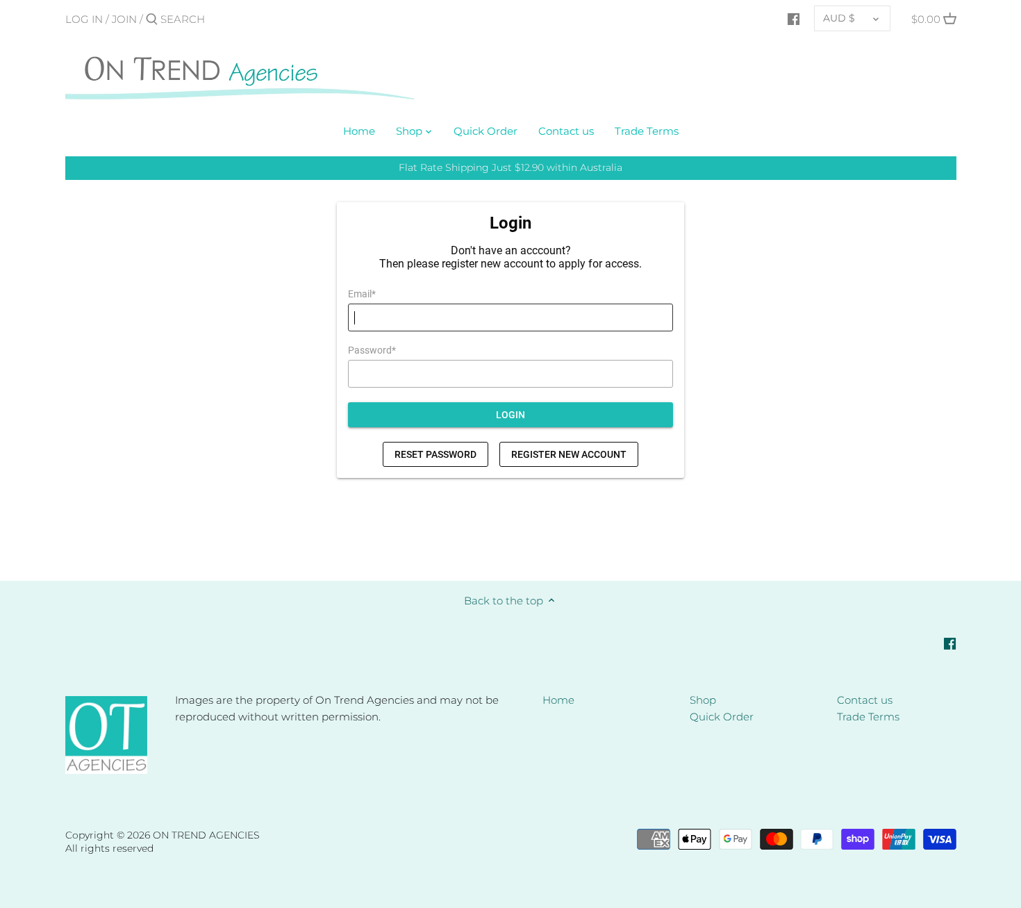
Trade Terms (868, 716)
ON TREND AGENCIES (206, 835)
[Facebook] (793, 19)
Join (124, 19)
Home (558, 700)
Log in (84, 19)
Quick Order (722, 716)
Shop (703, 700)
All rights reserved (109, 848)
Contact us (865, 700)
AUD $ (839, 18)
